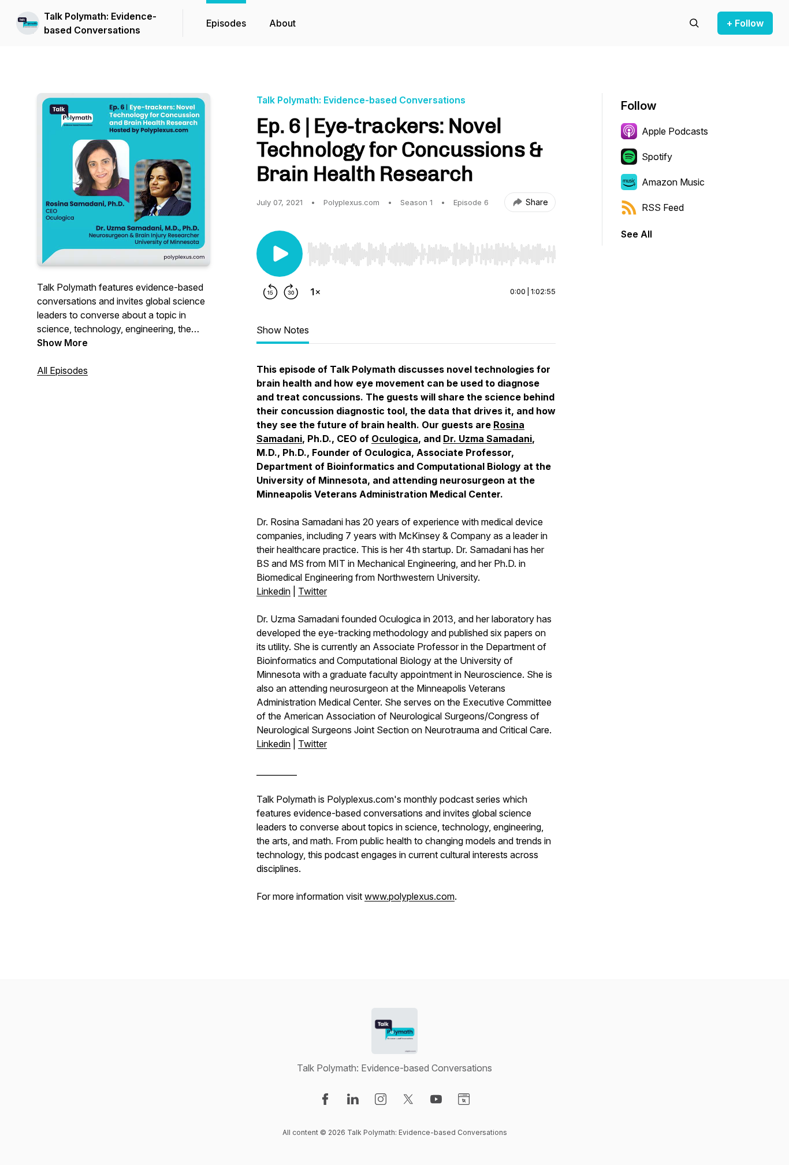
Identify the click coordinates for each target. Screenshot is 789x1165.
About (282, 23)
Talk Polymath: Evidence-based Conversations (100, 23)
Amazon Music (673, 182)
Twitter (312, 591)
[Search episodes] (694, 23)
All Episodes (62, 370)
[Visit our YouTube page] (436, 1099)
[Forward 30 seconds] (291, 292)
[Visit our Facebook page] (325, 1099)
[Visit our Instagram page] (380, 1099)
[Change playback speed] (315, 292)
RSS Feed (663, 207)
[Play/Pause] (279, 254)
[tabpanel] (406, 638)
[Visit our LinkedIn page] (353, 1099)
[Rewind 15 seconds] (270, 292)
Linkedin (273, 591)
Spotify (657, 156)
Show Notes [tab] (282, 330)
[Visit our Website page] (464, 1099)
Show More (62, 342)
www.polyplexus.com (409, 896)
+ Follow (745, 23)
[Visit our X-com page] (408, 1099)
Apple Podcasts (675, 131)
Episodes (226, 23)
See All (636, 234)
